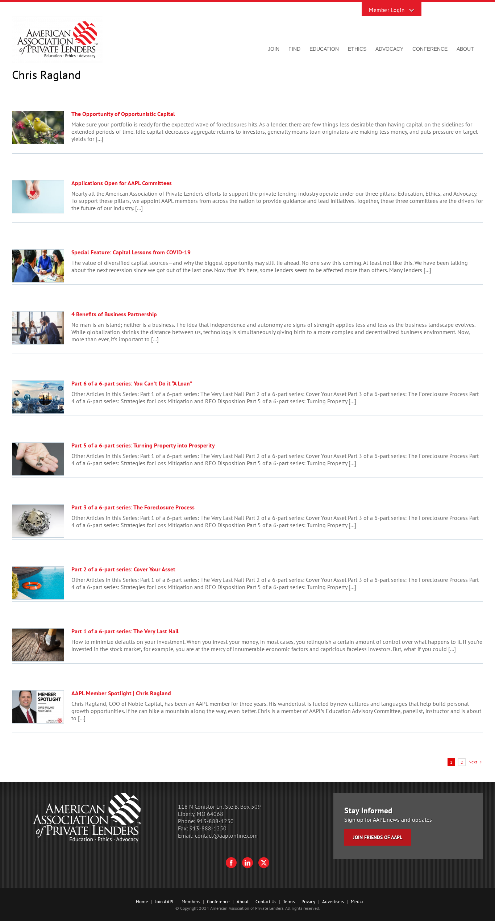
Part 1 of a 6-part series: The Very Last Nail (125, 631)
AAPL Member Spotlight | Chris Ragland (121, 693)
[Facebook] (231, 862)
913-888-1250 (215, 821)
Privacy (308, 902)
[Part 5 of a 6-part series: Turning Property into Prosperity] (38, 459)
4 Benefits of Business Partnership (114, 314)
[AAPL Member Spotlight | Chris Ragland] (38, 707)
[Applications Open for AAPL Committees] (38, 196)
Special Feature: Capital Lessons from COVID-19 (131, 252)
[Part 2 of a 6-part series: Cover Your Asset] (38, 583)
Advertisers (333, 902)
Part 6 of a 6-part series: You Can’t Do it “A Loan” (131, 383)
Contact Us (265, 902)
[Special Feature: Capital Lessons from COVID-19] (38, 266)
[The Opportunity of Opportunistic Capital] (38, 127)
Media (357, 902)
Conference (218, 902)
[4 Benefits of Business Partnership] (38, 328)
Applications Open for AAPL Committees (121, 183)
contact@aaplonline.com (226, 835)
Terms (289, 902)
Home (142, 902)
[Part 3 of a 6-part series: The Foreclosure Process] (38, 521)
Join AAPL (165, 902)
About (243, 902)
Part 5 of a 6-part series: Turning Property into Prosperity (143, 445)
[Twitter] (263, 862)
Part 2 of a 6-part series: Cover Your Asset (123, 569)
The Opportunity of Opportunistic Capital (123, 113)
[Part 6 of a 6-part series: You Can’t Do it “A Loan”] (38, 397)
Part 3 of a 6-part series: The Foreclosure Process (133, 507)
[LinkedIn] (247, 862)
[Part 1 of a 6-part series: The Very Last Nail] (38, 645)
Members (191, 902)
